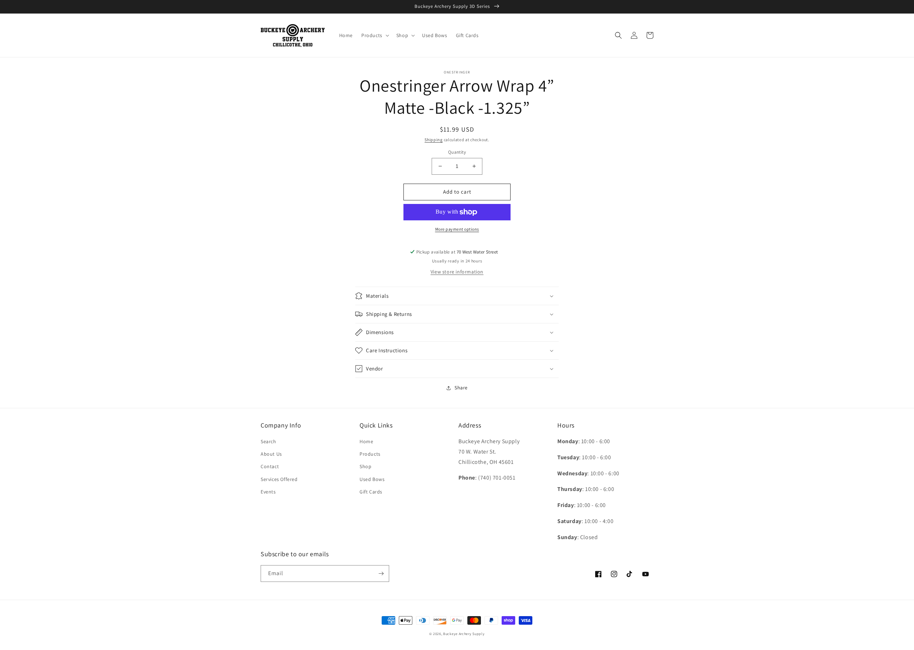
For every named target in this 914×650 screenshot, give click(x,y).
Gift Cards (371, 491)
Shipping (434, 139)
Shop (365, 466)
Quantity (457, 152)
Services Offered (279, 479)
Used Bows (372, 479)
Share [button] (461, 387)
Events (268, 491)
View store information (457, 271)
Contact (270, 466)
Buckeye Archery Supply (463, 633)
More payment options (457, 229)
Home (366, 441)
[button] (374, 35)
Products (370, 454)
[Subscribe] (381, 573)
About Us (271, 454)
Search (268, 441)
